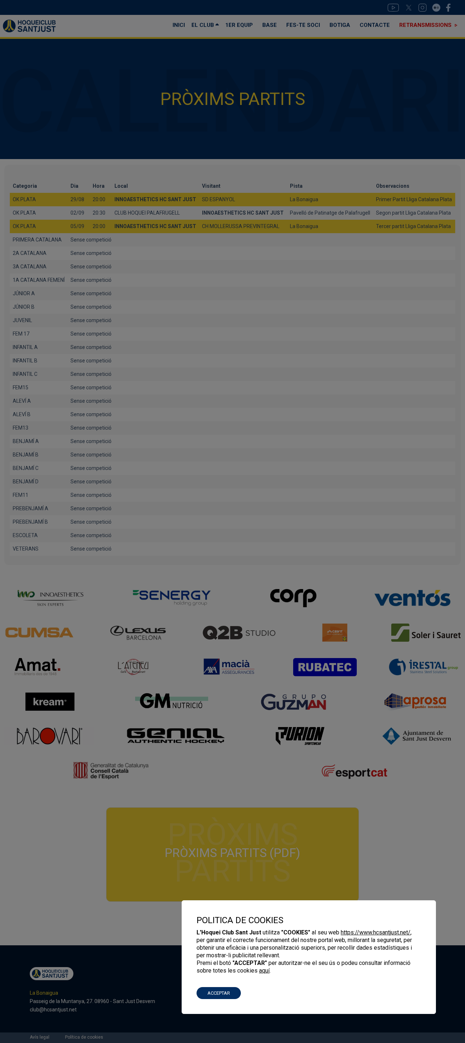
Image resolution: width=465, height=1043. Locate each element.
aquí (264, 970)
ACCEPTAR (218, 993)
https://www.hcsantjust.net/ (376, 932)
